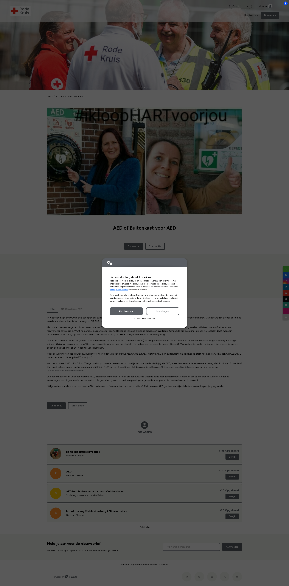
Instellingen (162, 311)
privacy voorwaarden (119, 289)
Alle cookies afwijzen (144, 318)
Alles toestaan (126, 311)
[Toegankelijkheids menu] (285, 3)
